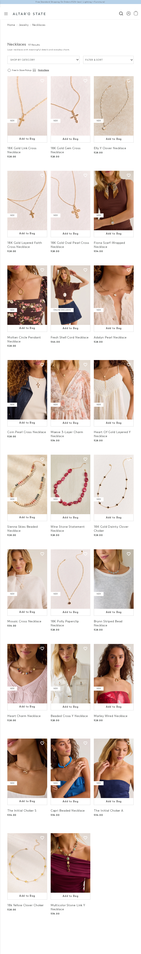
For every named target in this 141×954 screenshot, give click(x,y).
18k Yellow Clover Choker (25, 905)
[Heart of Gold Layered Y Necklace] (114, 390)
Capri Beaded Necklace (68, 810)
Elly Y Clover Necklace (110, 148)
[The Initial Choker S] (27, 768)
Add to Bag (27, 138)
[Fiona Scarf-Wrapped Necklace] (114, 200)
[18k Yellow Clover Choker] (27, 863)
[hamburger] (6, 13)
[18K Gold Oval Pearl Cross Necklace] (71, 200)
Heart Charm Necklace (24, 716)
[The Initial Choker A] (114, 768)
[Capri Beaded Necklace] (71, 768)
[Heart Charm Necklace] (27, 673)
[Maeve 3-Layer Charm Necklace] (71, 390)
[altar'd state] (29, 13)
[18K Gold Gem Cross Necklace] (71, 106)
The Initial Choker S (22, 810)
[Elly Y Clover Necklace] (114, 106)
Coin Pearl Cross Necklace (26, 432)
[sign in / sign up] (128, 13)
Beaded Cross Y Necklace (69, 716)
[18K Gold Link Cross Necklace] (27, 106)
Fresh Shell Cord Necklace (70, 337)
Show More (71, 932)
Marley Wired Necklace (111, 716)
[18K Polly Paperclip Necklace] (71, 579)
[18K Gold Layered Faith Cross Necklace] (27, 200)
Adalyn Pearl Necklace (110, 337)
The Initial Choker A (108, 810)
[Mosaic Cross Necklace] (27, 579)
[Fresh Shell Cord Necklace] (71, 295)
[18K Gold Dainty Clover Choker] (114, 484)
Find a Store (43, 70)
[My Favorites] (42, 81)
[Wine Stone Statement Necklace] (71, 484)
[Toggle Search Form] (121, 13)
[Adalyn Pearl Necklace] (114, 295)
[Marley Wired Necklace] (114, 673)
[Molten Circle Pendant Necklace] (27, 295)
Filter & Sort (94, 60)
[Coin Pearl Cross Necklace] (27, 390)
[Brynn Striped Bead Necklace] (114, 579)
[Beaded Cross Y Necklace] (71, 673)
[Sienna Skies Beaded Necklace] (27, 484)
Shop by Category (22, 60)
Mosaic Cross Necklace (24, 621)
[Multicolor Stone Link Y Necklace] (71, 863)
